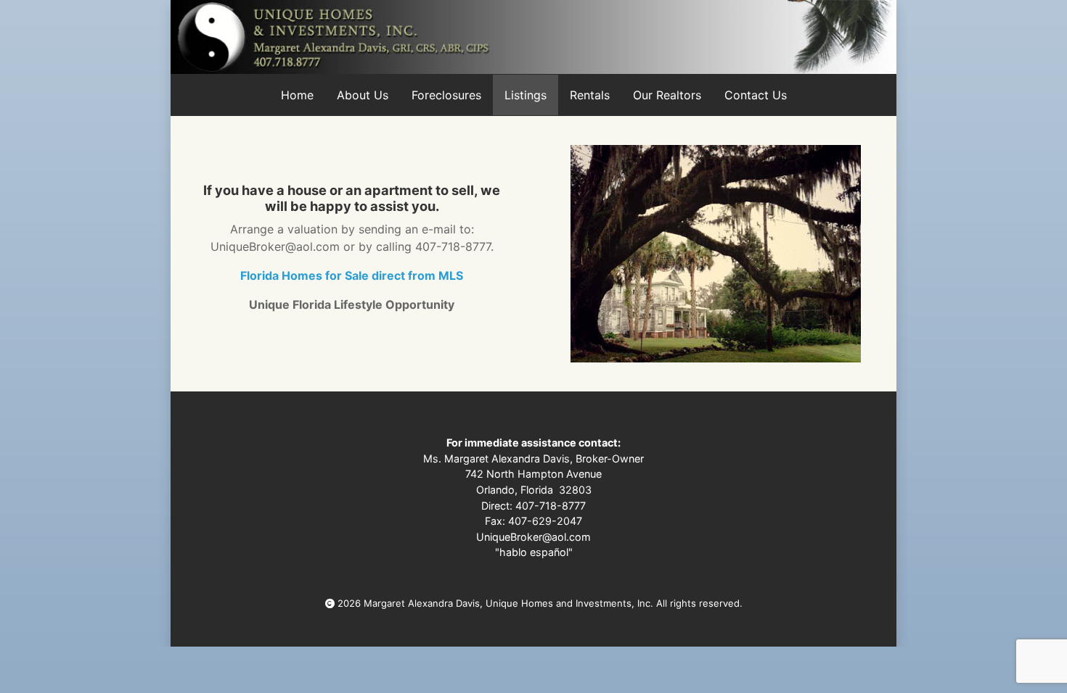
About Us (362, 95)
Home (297, 95)
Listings (525, 95)
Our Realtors (667, 95)
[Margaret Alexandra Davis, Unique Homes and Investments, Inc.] (533, 37)
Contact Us (755, 95)
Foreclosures (446, 95)
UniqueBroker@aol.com (533, 537)
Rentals (590, 95)
